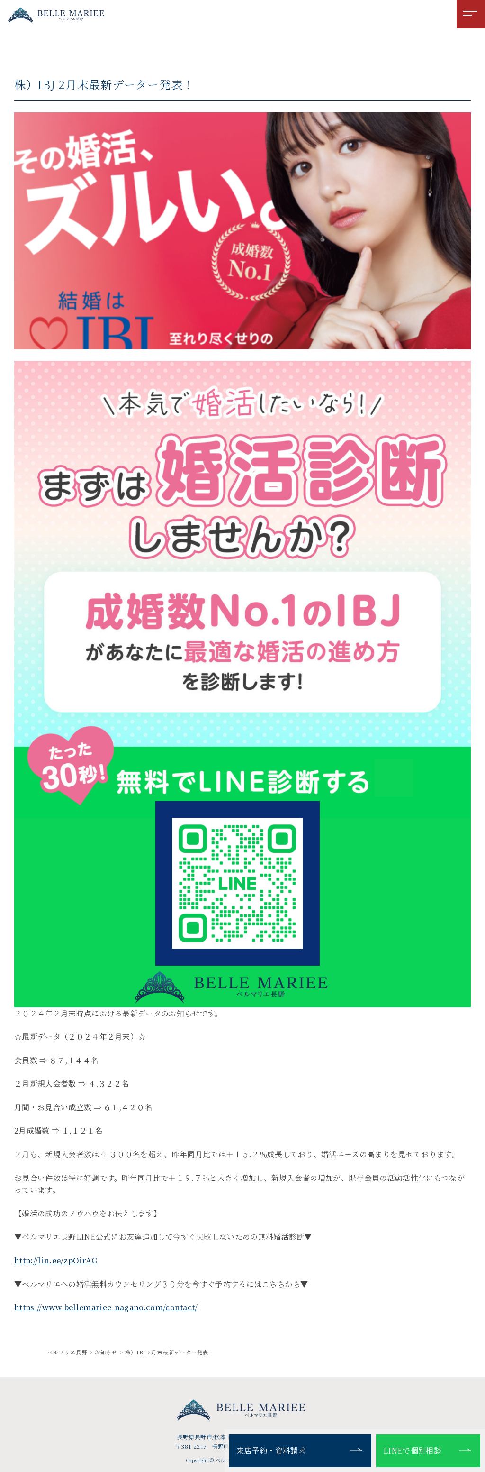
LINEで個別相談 (412, 1450)
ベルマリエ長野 (67, 1352)
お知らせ (106, 1352)
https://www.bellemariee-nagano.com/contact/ (106, 1307)
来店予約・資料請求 (271, 1450)
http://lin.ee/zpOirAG (56, 1260)
